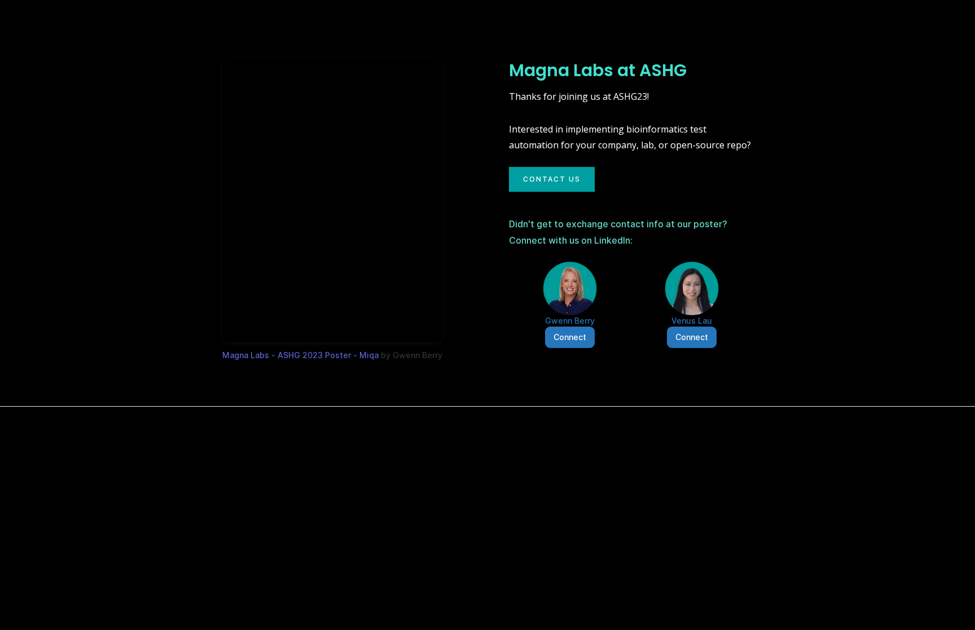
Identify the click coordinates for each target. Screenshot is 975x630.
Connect (570, 337)
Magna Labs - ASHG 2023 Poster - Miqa (300, 355)
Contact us (552, 179)
